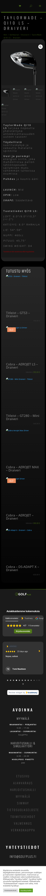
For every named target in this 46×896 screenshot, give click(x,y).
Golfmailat (14, 35)
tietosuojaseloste (23, 810)
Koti (5, 35)
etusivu (23, 776)
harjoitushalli (23, 789)
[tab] (7, 680)
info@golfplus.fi (23, 856)
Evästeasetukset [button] (10, 890)
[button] (40, 47)
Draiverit (25, 35)
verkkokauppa (23, 830)
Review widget (15, 692)
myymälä (23, 796)
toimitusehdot (23, 816)
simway (23, 803)
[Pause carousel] (23, 684)
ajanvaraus (23, 783)
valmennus (23, 823)
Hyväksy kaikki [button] (26, 890)
